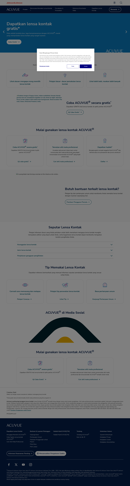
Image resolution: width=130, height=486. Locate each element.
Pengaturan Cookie (44, 66)
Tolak (72, 66)
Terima (85, 66)
